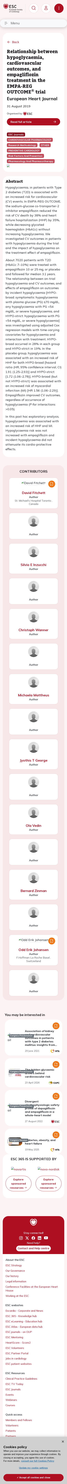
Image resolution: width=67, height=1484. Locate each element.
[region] (33, 1460)
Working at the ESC (17, 1296)
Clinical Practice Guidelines (21, 1378)
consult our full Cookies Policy (37, 1461)
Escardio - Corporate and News (24, 1310)
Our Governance (15, 1270)
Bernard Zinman (33, 891)
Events (9, 1394)
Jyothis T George (33, 760)
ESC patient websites (18, 1363)
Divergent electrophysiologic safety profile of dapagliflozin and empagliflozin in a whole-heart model (42, 1108)
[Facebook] (33, 1238)
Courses (10, 1405)
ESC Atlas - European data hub (24, 1326)
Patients (10, 1430)
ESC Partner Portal (16, 1353)
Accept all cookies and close (34, 1477)
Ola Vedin (33, 825)
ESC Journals (13, 1389)
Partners (10, 1436)
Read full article (21, 122)
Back (15, 42)
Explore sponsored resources (18, 1183)
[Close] (63, 1441)
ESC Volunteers (14, 1348)
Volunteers (11, 1425)
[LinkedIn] (39, 1238)
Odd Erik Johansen (34, 950)
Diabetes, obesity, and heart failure (40, 1141)
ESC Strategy (13, 1265)
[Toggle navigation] (59, 8)
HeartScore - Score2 (18, 1342)
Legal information (15, 1281)
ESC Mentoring (14, 1337)
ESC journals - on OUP (18, 1332)
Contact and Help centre (33, 1248)
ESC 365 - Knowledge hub (21, 1316)
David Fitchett (33, 493)
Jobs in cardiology (15, 1358)
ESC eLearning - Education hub (23, 1321)
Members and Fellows (18, 1420)
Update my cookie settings (33, 1468)
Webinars (11, 1400)
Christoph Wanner (33, 630)
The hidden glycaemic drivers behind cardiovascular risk (39, 1073)
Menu (15, 23)
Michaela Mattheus (33, 695)
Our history (12, 1276)
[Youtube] (46, 1238)
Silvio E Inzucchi (33, 565)
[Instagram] (21, 1238)
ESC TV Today (14, 1384)
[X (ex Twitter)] (27, 1238)
